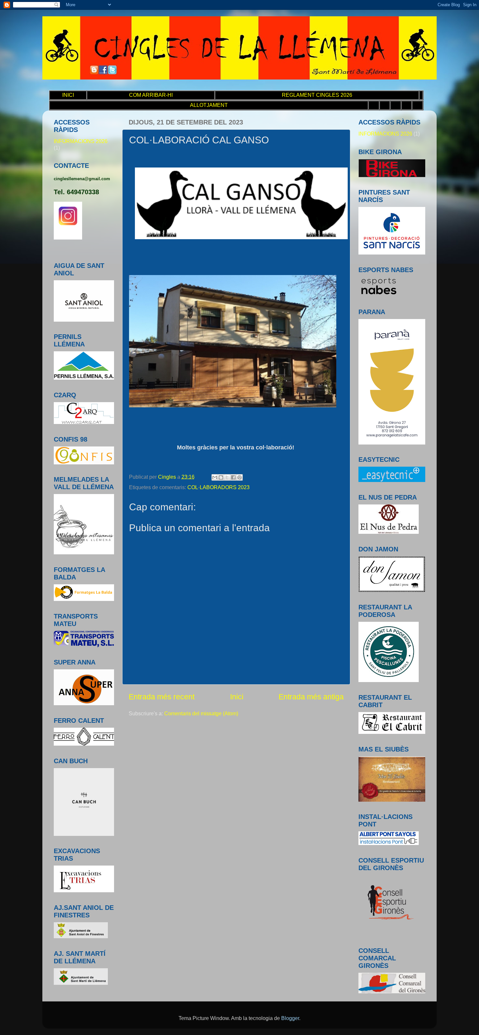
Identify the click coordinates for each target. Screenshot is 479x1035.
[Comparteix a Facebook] (233, 477)
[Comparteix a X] (227, 477)
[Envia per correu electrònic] (214, 477)
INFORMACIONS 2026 (81, 141)
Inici (236, 696)
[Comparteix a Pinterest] (239, 477)
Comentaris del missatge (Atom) (201, 713)
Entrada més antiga (311, 696)
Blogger (290, 1018)
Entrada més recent (162, 696)
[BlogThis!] (221, 477)
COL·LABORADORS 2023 (218, 487)
